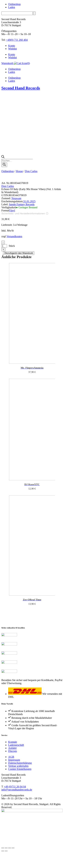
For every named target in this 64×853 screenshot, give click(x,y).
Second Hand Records (20, 88)
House (19, 171)
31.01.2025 (29, 201)
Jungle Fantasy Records (21, 204)
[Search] (4, 164)
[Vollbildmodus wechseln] (6, 847)
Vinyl (12, 210)
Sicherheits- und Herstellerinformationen (23, 213)
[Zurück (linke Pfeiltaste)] (2, 850)
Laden (11, 7)
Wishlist (12, 48)
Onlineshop (14, 4)
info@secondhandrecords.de (16, 789)
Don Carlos (31, 171)
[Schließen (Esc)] (13, 847)
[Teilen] (9, 847)
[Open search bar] (2, 157)
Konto (11, 45)
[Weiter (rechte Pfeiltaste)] (6, 850)
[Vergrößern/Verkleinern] (2, 847)
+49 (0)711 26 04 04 (15, 786)
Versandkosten (14, 236)
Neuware (16, 198)
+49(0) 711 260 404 (17, 39)
